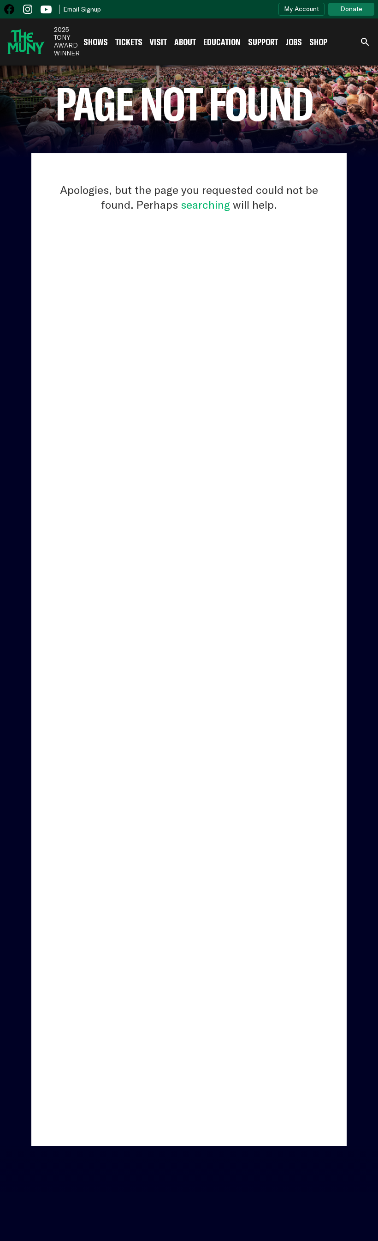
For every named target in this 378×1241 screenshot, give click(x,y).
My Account (301, 9)
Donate (351, 9)
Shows (95, 42)
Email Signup (82, 9)
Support (263, 42)
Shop (318, 42)
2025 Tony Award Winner (67, 41)
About (185, 42)
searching (205, 204)
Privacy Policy (348, 1205)
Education (222, 42)
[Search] (365, 41)
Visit (158, 42)
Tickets (128, 42)
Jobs (293, 42)
